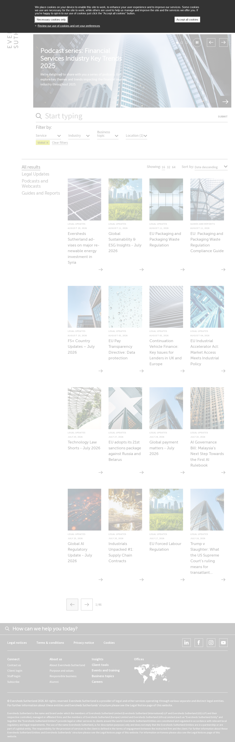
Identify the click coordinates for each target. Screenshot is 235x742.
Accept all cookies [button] (187, 19)
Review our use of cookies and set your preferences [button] (69, 25)
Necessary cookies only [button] (51, 19)
